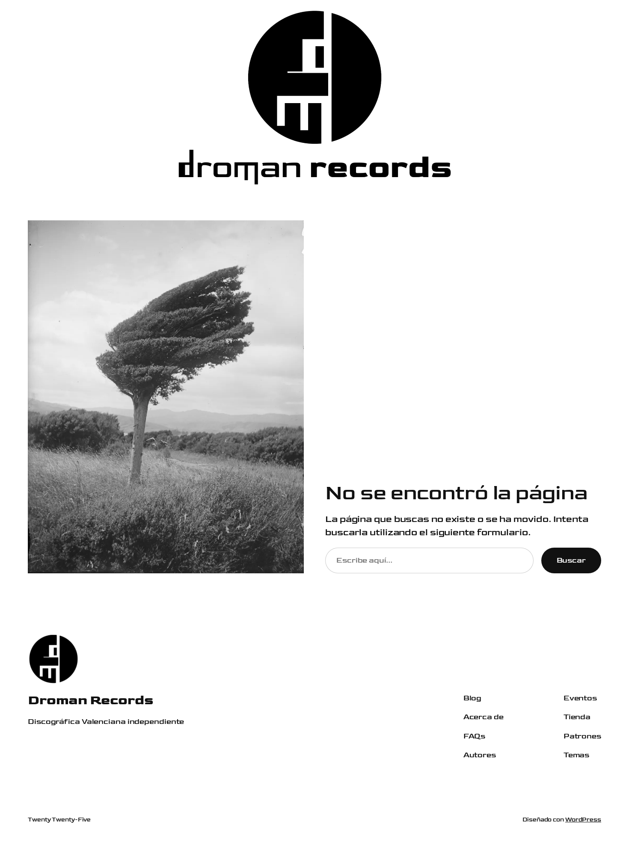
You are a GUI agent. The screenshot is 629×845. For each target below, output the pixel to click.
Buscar (571, 560)
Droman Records (90, 700)
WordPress (583, 819)
